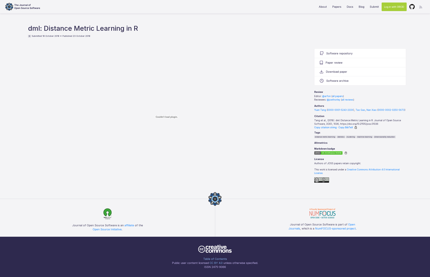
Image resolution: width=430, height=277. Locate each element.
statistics (340, 137)
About (323, 6)
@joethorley (333, 99)
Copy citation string (325, 127)
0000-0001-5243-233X (340, 109)
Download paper (336, 71)
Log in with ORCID (394, 6)
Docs (350, 6)
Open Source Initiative (107, 229)
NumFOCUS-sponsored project (335, 228)
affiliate (129, 225)
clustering (351, 137)
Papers (336, 6)
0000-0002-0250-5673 (391, 109)
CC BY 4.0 (216, 263)
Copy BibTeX (345, 127)
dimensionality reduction (384, 137)
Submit (374, 6)
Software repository (339, 53)
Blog (361, 6)
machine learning (364, 137)
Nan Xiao (372, 109)
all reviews (347, 99)
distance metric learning (325, 137)
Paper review (334, 62)
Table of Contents (215, 259)
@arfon (326, 96)
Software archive (337, 80)
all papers (337, 96)
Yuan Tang (320, 109)
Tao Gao (360, 109)
